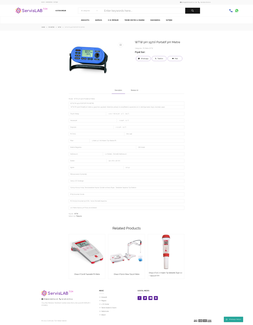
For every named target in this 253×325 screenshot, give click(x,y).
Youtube (150, 298)
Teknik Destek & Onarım (108, 308)
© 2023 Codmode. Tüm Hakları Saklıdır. (54, 321)
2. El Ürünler (105, 304)
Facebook (140, 298)
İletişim (103, 315)
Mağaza (103, 300)
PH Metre (51, 27)
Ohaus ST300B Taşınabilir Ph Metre (87, 274)
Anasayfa (104, 297)
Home (43, 27)
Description (118, 90)
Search (192, 11)
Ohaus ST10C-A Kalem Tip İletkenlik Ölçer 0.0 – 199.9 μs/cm (165, 274)
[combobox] (89, 11)
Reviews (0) (134, 90)
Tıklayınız (79, 216)
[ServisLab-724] (31, 10)
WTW (59, 27)
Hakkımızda (105, 311)
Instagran (156, 298)
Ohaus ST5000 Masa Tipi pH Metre (126, 274)
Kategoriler (61, 10)
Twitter (145, 298)
